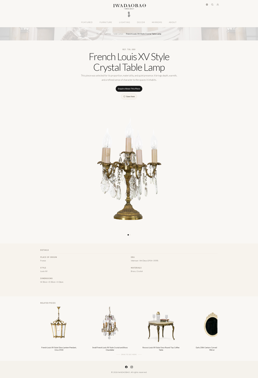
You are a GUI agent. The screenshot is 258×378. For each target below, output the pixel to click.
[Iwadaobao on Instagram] (131, 367)
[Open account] (218, 4)
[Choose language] (207, 4)
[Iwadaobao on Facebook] (126, 367)
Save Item (130, 96)
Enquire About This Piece (129, 89)
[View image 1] (128, 235)
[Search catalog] (212, 4)
